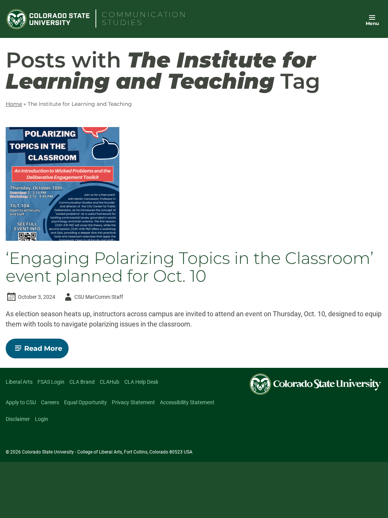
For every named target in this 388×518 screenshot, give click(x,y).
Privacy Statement (133, 402)
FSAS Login (51, 382)
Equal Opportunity (85, 402)
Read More (46, 351)
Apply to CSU (21, 402)
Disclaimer (18, 419)
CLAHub (109, 382)
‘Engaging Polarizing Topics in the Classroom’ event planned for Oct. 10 (190, 267)
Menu (372, 23)
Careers (50, 402)
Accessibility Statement (187, 402)
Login (41, 419)
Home (14, 103)
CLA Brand (82, 382)
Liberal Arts (19, 382)
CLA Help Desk (141, 382)
